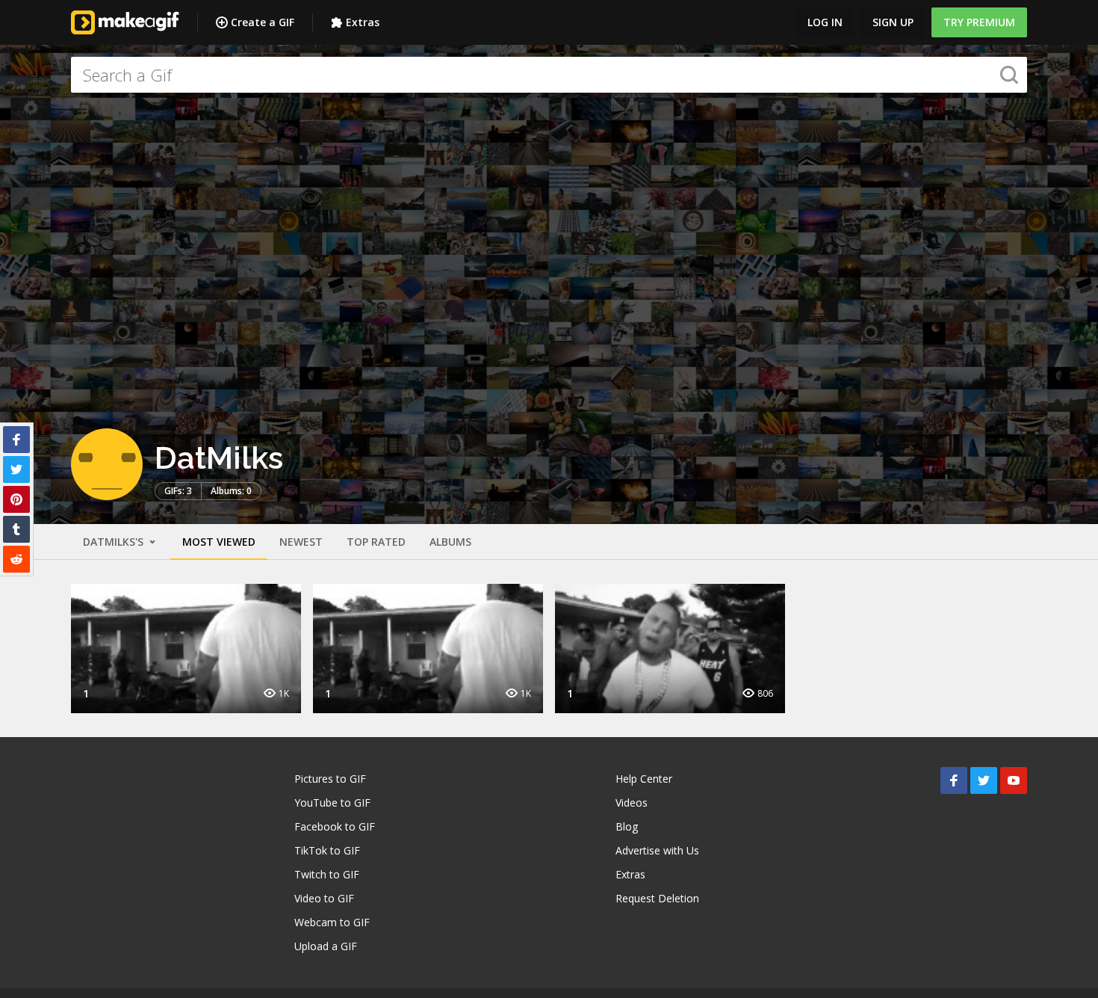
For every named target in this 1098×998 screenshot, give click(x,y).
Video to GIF (324, 898)
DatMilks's (114, 542)
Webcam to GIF (332, 922)
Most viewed (218, 542)
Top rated (376, 542)
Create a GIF (262, 22)
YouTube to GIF (332, 802)
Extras (362, 22)
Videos (631, 802)
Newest (301, 542)
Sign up (893, 22)
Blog (626, 826)
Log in (825, 22)
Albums (450, 542)
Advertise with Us (657, 850)
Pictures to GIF (330, 778)
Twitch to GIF (326, 874)
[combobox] (549, 75)
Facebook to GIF (334, 826)
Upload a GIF (325, 946)
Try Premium (979, 22)
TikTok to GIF (327, 850)
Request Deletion (657, 898)
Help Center (643, 778)
